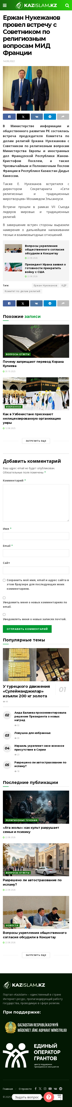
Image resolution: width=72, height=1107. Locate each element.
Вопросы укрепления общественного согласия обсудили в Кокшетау (44, 249)
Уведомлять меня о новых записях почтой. (34, 619)
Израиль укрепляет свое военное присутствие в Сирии (39, 747)
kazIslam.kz (17, 1097)
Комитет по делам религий (22, 291)
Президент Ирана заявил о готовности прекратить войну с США (45, 268)
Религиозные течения (21, 820)
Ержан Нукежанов (45, 285)
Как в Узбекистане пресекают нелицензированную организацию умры (32, 418)
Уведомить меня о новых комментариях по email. (35, 604)
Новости (12, 925)
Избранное (13, 406)
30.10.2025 (10, 371)
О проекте (25, 1089)
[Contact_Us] (49, 1097)
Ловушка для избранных (32, 733)
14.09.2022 (9, 61)
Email (8, 546)
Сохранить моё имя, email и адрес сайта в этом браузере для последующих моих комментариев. (38, 584)
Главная (8, 1089)
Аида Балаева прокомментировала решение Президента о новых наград (40, 716)
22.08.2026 (32, 258)
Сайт (6, 563)
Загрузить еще (36, 440)
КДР (64, 285)
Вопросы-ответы (18, 354)
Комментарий (14, 480)
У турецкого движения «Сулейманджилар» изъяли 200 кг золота (26, 691)
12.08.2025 (10, 428)
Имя (7, 529)
